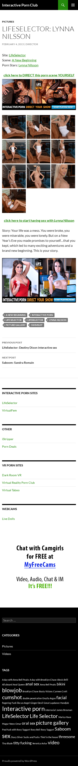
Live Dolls (8, 518)
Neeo (12, 723)
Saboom (63, 729)
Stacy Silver (17, 737)
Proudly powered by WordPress (19, 760)
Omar (18, 723)
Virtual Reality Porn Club (18, 482)
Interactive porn (42, 315)
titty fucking (22, 743)
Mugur (5, 723)
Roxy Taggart (47, 729)
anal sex (32, 683)
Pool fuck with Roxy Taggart (16, 729)
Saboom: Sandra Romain (18, 360)
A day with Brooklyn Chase (43, 679)
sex (6, 735)
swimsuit (37, 325)
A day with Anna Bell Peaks (15, 679)
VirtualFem (9, 410)
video (53, 742)
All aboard (7, 684)
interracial (50, 710)
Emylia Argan (49, 698)
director (32, 44)
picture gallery (15, 325)
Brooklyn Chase (30, 691)
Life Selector (14, 320)
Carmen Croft (60, 691)
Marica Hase (64, 717)
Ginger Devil (36, 702)
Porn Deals (9, 446)
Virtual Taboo (11, 490)
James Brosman (64, 710)
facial (61, 697)
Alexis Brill (62, 679)
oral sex (28, 723)
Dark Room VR (11, 475)
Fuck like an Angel (21, 702)
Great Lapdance (52, 702)
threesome (67, 736)
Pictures (8, 21)
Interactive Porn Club (20, 5)
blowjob (12, 690)
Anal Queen (19, 684)
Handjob (64, 702)
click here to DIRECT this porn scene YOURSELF (39, 75)
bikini (61, 684)
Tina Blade (7, 743)
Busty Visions (46, 691)
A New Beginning (24, 60)
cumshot (12, 697)
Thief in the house (49, 737)
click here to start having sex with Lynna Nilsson (39, 220)
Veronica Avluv (39, 743)
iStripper (8, 439)
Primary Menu (73, 5)
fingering (6, 702)
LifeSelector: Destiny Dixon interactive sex (29, 345)
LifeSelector (17, 55)
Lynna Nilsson (28, 65)
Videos (6, 654)
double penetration (32, 698)
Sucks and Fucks (32, 737)
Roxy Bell (35, 729)
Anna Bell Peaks (48, 684)
